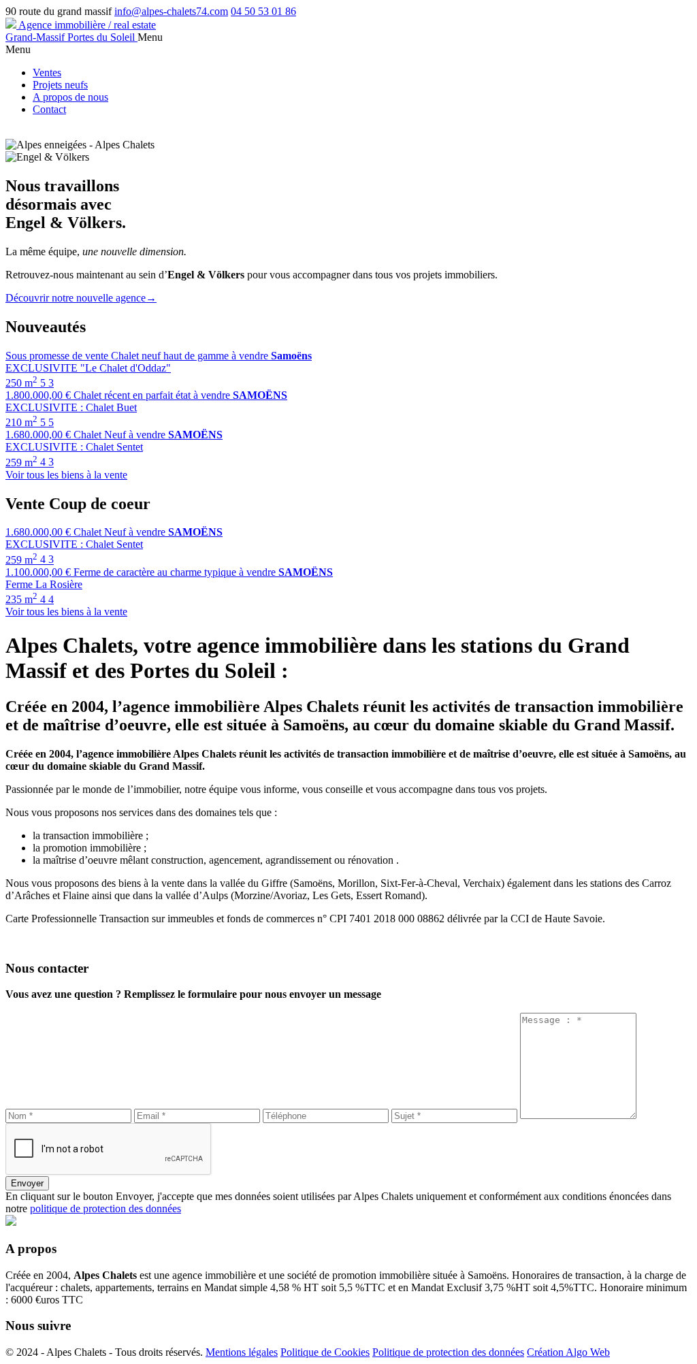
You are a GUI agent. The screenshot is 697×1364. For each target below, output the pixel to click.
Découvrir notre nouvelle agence (81, 298)
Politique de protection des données (448, 1352)
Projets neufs (60, 85)
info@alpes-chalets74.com (171, 11)
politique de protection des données (105, 1208)
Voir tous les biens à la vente (66, 475)
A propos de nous (70, 97)
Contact (49, 109)
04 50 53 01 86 (263, 11)
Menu (150, 37)
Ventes (47, 72)
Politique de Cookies (325, 1352)
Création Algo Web (568, 1352)
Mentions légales (242, 1352)
